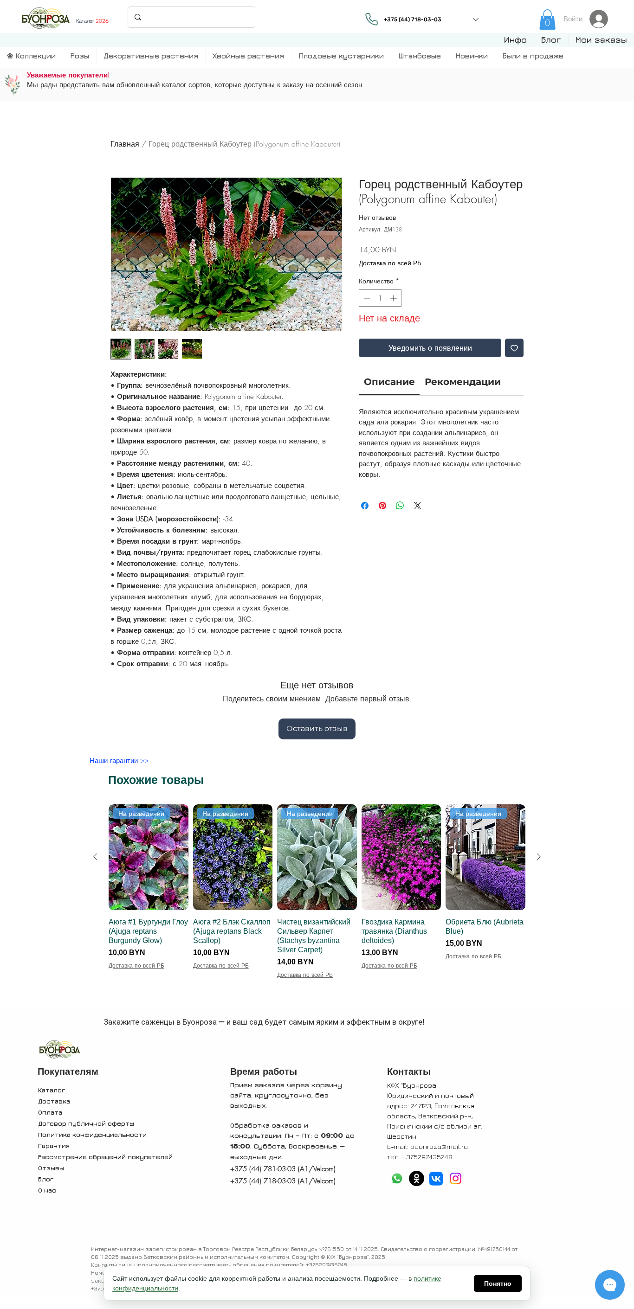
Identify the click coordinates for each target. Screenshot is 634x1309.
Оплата (50, 1112)
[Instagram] (455, 1178)
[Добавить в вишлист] (514, 348)
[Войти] (601, 19)
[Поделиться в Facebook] (364, 505)
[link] (547, 19)
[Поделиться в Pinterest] (382, 505)
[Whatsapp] (397, 1178)
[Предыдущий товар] (95, 856)
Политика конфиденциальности (92, 1134)
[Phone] (371, 19)
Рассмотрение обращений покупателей (105, 1157)
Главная (124, 144)
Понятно (497, 1283)
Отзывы (51, 1168)
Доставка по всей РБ (390, 262)
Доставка (54, 1101)
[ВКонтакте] (436, 1178)
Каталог (51, 1090)
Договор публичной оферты (86, 1123)
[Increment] (394, 298)
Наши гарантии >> (119, 760)
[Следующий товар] (538, 856)
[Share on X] (417, 505)
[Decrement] (366, 298)
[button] (515, 40)
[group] (317, 905)
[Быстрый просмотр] (401, 857)
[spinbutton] (380, 298)
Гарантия (54, 1145)
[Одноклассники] (416, 1178)
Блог (45, 1179)
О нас (47, 1190)
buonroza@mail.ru (439, 1146)
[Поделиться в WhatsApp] (400, 505)
